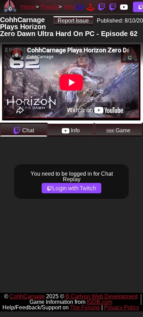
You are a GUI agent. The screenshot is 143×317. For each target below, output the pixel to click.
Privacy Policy (121, 307)
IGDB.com (99, 302)
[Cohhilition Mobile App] (79, 7)
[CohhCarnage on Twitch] (102, 7)
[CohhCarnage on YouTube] (124, 7)
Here (70, 7)
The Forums (85, 307)
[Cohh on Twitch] (113, 7)
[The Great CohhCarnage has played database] (90, 7)
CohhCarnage (27, 296)
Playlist (50, 7)
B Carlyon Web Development (101, 296)
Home (28, 7)
